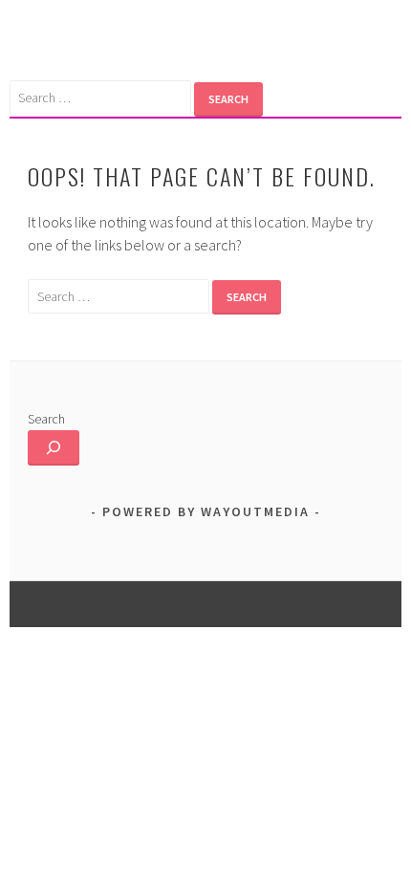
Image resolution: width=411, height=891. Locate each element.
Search (46, 418)
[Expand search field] (53, 448)
